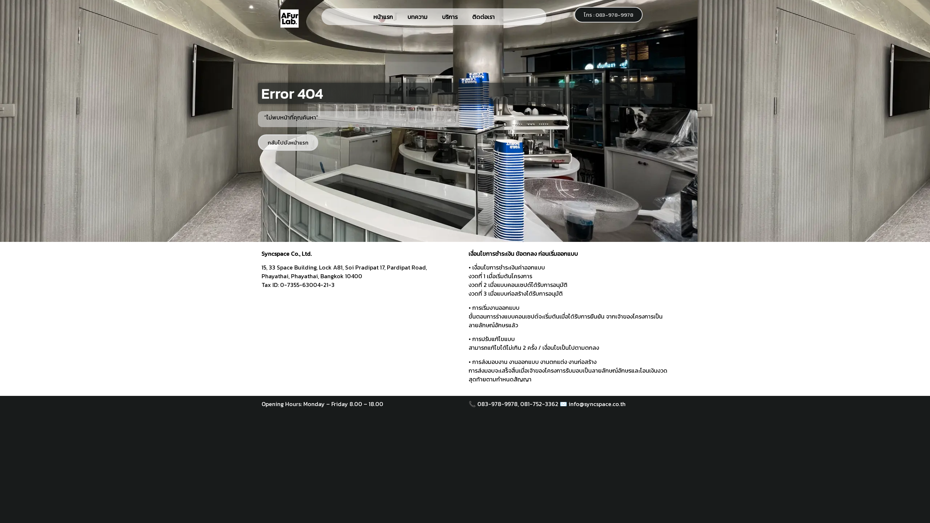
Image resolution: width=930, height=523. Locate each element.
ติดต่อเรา (483, 16)
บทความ (418, 16)
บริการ (450, 16)
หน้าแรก (383, 16)
